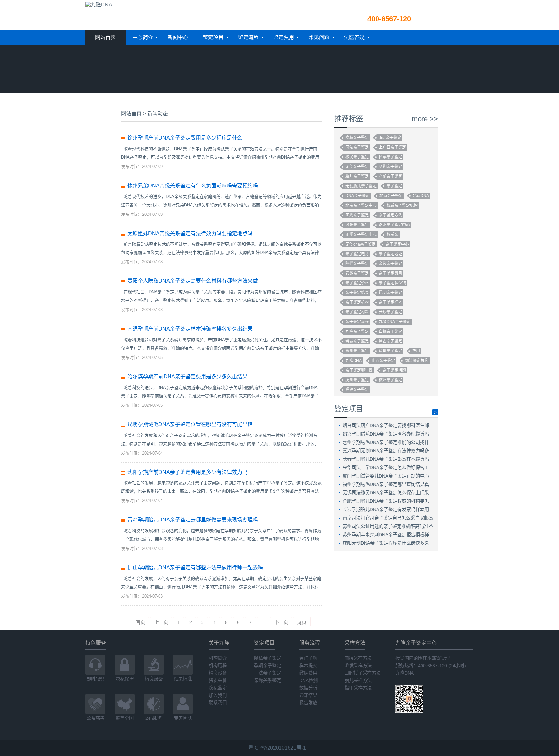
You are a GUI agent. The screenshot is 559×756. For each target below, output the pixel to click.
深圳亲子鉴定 (390, 351)
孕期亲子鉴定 (390, 166)
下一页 (281, 622)
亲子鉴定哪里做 (359, 370)
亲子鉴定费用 (390, 273)
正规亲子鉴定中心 (361, 234)
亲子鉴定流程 (357, 322)
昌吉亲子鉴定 (390, 341)
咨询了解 (308, 658)
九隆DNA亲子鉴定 (395, 322)
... (263, 622)
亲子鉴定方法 (390, 215)
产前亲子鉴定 (390, 176)
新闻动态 (157, 113)
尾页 (301, 622)
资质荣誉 (218, 680)
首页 (140, 622)
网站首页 (105, 37)
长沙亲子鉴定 (390, 312)
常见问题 (319, 37)
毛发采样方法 (358, 665)
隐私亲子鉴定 (357, 137)
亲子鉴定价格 (357, 283)
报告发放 (308, 702)
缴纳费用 (308, 673)
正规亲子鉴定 (357, 215)
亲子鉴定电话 (357, 254)
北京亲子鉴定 (391, 196)
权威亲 (392, 234)
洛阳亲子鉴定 (357, 225)
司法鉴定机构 (416, 360)
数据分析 (308, 687)
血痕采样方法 (358, 658)
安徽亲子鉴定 (357, 273)
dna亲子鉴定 (390, 137)
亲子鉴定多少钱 (392, 283)
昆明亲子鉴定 (390, 292)
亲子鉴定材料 (357, 312)
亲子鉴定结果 (357, 292)
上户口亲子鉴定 (392, 147)
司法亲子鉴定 (357, 147)
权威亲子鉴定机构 (402, 205)
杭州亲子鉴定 (390, 380)
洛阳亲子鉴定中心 (394, 225)
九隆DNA (353, 360)
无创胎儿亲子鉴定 (361, 186)
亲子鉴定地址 (390, 254)
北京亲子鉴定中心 (361, 205)
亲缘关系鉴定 (267, 680)
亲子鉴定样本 (390, 302)
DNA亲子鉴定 (357, 196)
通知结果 (308, 695)
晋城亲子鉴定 (357, 341)
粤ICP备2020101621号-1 (277, 748)
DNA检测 (308, 680)
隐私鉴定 (218, 687)
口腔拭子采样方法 (363, 673)
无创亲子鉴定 (357, 166)
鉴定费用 (283, 37)
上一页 (161, 622)
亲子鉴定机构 (357, 302)
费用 (416, 351)
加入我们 (218, 695)
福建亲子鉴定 (357, 389)
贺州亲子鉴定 (357, 351)
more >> (425, 119)
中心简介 (142, 37)
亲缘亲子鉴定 (390, 263)
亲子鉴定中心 (397, 244)
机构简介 (218, 658)
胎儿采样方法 (358, 680)
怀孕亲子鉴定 (390, 157)
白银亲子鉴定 (390, 331)
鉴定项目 (213, 37)
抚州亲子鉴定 (357, 380)
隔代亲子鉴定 (357, 263)
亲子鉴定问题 (394, 370)
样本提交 (308, 665)
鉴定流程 (248, 37)
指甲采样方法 (358, 687)
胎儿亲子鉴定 (357, 176)
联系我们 (218, 702)
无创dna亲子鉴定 (360, 244)
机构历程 (218, 665)
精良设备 (218, 673)
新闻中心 (178, 37)
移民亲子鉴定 (357, 157)
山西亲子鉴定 (383, 360)
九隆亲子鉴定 (357, 331)
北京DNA (421, 196)
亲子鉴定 (394, 186)
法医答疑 (354, 37)
